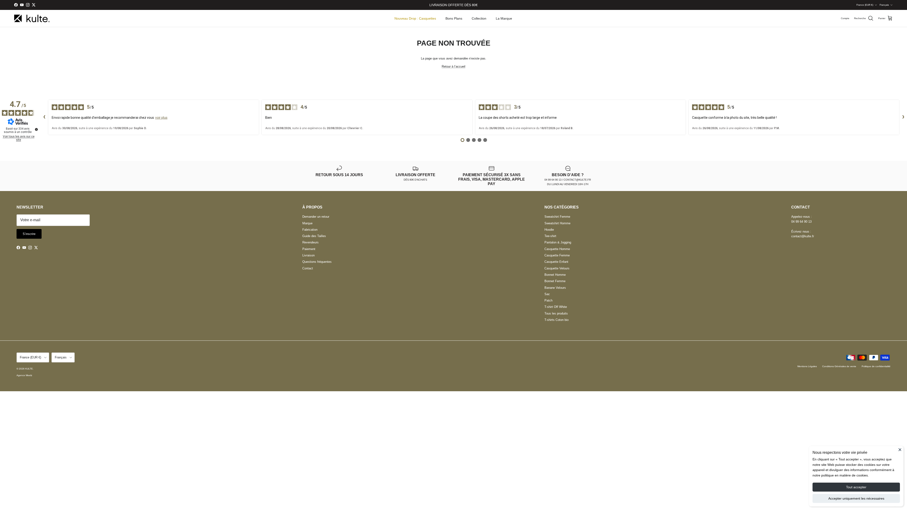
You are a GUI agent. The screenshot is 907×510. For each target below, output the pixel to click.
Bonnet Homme (555, 274)
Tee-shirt (550, 236)
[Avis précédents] (44, 117)
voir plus (161, 117)
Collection (479, 18)
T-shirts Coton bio (556, 320)
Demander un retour (315, 216)
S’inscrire (29, 234)
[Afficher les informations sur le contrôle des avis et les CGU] (36, 129)
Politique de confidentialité (876, 366)
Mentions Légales (807, 366)
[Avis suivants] (903, 117)
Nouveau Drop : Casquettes (415, 18)
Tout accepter (856, 487)
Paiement (308, 249)
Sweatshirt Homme (557, 223)
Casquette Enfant (556, 262)
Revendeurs (310, 242)
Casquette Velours (556, 268)
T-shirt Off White (555, 307)
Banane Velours (555, 287)
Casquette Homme (557, 249)
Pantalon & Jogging (557, 242)
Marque (307, 223)
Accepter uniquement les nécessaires (856, 498)
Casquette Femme (557, 255)
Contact (307, 268)
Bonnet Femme (554, 281)
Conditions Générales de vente (839, 366)
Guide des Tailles (314, 236)
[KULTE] (32, 18)
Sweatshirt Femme (557, 216)
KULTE (29, 368)
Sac (547, 294)
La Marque (504, 18)
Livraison (308, 255)
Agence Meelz (24, 375)
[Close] (899, 449)
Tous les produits (556, 313)
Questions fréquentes (317, 262)
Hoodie (549, 229)
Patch (548, 300)
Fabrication (309, 229)
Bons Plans (453, 18)
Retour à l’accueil (453, 66)
